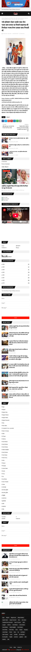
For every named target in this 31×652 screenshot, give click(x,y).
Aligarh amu (5, 412)
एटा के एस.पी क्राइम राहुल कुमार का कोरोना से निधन (18, 562)
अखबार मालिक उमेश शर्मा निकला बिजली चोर (18, 595)
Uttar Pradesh (5, 481)
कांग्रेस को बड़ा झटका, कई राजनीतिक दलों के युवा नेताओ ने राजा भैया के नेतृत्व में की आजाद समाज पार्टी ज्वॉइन (19, 334)
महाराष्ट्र (4, 506)
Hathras (4, 439)
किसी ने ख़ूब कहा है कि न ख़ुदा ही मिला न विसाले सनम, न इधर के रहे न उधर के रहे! (18, 388)
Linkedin (3, 518)
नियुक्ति (3, 495)
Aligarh (6, 18)
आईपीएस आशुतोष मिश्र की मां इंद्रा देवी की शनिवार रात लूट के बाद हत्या (15, 187)
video (3, 484)
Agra (3, 406)
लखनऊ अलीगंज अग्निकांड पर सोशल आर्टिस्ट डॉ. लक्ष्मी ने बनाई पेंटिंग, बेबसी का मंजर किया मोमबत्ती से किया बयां (19, 395)
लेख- (3, 509)
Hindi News (4, 455)
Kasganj (4, 465)
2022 (15, 275)
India (3, 460)
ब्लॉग (3, 503)
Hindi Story (4, 457)
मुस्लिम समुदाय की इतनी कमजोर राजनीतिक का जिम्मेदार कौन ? (18, 350)
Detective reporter (7, 33)
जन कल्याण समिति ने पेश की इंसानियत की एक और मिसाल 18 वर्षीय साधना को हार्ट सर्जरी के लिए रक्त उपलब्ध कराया (19, 366)
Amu (3, 423)
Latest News (5, 468)
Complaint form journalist (8, 428)
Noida (3, 471)
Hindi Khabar (5, 447)
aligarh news (5, 417)
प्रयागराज (4, 498)
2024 (15, 269)
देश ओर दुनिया (5, 492)
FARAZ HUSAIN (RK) (25, 649)
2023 (15, 272)
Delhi (3, 433)
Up (3, 476)
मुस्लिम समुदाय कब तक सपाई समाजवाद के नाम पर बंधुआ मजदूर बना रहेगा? (19, 381)
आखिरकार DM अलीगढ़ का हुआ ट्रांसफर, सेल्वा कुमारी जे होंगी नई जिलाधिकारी (18, 603)
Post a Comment (6, 164)
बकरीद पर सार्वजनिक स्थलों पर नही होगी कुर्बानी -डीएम (18, 582)
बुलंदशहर (4, 500)
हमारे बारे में (18, 245)
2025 (15, 267)
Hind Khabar (5, 441)
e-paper (4, 436)
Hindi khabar (5, 444)
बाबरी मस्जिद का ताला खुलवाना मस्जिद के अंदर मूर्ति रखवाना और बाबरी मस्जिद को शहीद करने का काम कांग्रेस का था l (19, 555)
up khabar (4, 479)
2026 (15, 264)
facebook (18, 518)
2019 (15, 283)
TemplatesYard (13, 649)
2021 (15, 277)
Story (3, 473)
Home (3, 18)
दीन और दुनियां (5, 489)
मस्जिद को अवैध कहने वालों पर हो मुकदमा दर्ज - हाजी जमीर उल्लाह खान (18, 576)
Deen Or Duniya (5, 431)
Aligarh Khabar (5, 415)
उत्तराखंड (4, 487)
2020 (15, 280)
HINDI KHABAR (5, 449)
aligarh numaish (5, 420)
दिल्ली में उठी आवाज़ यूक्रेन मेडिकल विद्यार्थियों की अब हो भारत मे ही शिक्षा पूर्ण (19, 569)
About (15, 647)
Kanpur (3, 463)
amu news (4, 425)
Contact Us (4, 247)
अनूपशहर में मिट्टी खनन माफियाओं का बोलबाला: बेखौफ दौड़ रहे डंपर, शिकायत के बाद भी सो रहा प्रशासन (18, 342)
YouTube (4, 516)
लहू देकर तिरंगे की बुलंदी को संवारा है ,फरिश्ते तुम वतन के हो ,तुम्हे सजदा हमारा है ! (18, 589)
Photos (17, 247)
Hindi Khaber (5, 452)
